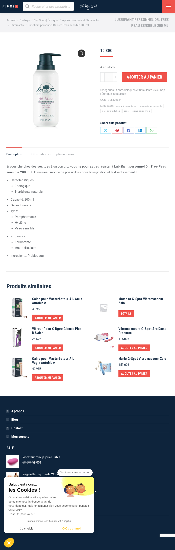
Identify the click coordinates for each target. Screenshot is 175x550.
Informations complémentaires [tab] (52, 154)
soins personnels (141, 111)
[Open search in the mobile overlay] (48, 6)
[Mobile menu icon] (168, 6)
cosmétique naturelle (151, 106)
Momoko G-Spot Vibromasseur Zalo (140, 301)
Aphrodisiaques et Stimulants (134, 90)
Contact (17, 428)
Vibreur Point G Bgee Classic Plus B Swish (56, 331)
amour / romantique (126, 106)
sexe (126, 111)
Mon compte (20, 436)
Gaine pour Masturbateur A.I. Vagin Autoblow (53, 361)
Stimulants (119, 93)
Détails (126, 313)
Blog (14, 419)
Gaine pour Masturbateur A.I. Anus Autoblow (57, 301)
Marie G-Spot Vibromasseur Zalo (142, 359)
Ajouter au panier (144, 77)
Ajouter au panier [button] (48, 318)
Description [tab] (14, 154)
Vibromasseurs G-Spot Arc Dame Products (142, 331)
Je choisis (26, 528)
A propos (17, 411)
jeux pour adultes (111, 111)
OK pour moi (71, 528)
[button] (81, 53)
